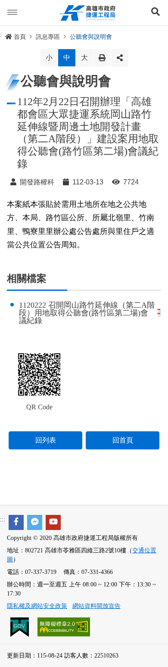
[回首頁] (87, 12)
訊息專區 (48, 37)
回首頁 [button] (122, 440)
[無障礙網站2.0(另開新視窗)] (63, 626)
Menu (12, 12)
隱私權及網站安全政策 (37, 606)
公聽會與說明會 (91, 37)
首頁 (20, 37)
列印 (102, 57)
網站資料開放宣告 (96, 606)
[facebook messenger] (34, 522)
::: (2, 519)
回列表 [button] (45, 440)
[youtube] (53, 522)
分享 (119, 57)
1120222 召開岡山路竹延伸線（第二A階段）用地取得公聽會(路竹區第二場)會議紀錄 (87, 312)
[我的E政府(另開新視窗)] (20, 626)
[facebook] (16, 522)
